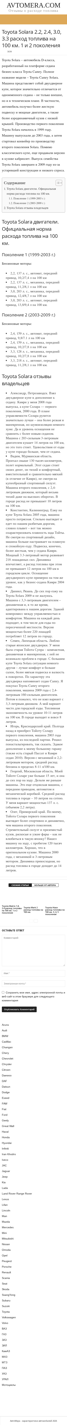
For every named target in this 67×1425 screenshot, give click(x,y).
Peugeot (7, 1261)
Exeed (5, 1097)
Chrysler (7, 1064)
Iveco (5, 1159)
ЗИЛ (4, 1345)
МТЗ (4, 1362)
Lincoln (6, 1210)
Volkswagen (9, 1317)
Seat (4, 1283)
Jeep (5, 1176)
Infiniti (5, 1148)
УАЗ (4, 1373)
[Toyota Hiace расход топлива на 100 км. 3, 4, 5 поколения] (55, 898)
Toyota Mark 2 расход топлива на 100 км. (33, 909)
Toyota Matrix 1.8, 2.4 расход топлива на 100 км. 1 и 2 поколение (12, 909)
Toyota (6, 1311)
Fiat (4, 1109)
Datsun (6, 1086)
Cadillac (6, 1041)
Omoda (6, 1249)
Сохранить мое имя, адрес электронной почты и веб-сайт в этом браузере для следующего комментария (33, 996)
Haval (5, 1131)
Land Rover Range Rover (17, 1193)
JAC (4, 1165)
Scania (6, 1277)
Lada (5, 1187)
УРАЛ (5, 1379)
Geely (5, 1120)
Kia (4, 1182)
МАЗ (4, 1356)
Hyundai (7, 1142)
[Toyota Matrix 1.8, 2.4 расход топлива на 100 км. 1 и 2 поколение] (12, 897)
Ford (4, 1114)
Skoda (5, 1289)
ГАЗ (4, 1334)
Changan (7, 1047)
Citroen (6, 1069)
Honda (6, 1137)
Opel (4, 1255)
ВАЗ (4, 1328)
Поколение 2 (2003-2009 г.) (29, 203)
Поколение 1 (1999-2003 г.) (29, 198)
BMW (5, 1036)
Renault (6, 1272)
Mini (4, 1232)
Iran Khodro (9, 1154)
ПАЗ (4, 1367)
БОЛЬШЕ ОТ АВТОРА (45, 885)
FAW (4, 1103)
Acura (5, 1024)
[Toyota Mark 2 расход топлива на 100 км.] (34, 898)
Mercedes (8, 1227)
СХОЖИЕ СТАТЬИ (20, 885)
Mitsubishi (8, 1238)
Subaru (6, 1300)
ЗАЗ (4, 1339)
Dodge (6, 1092)
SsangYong (8, 1294)
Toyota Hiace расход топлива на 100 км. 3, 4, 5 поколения (55, 911)
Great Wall (8, 1126)
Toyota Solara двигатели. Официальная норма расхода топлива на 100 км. (31, 191)
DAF (4, 1081)
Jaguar (6, 1171)
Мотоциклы (9, 1384)
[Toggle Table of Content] (57, 183)
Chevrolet (7, 1058)
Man (4, 1216)
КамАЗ (6, 1351)
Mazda (6, 1221)
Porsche (7, 1266)
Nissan (6, 1244)
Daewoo (7, 1075)
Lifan (5, 1204)
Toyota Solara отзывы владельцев (27, 208)
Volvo (5, 1322)
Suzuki (6, 1306)
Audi (4, 1030)
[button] (61, 19)
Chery (5, 1052)
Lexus (5, 1199)
